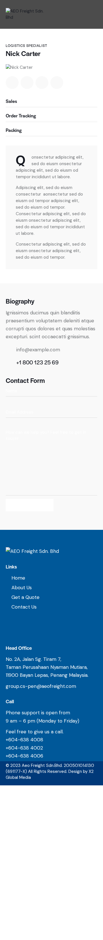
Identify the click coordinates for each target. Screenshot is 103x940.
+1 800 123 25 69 (37, 362)
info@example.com (38, 349)
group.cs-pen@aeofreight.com (41, 686)
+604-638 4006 (24, 756)
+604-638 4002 (24, 748)
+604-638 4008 (24, 739)
